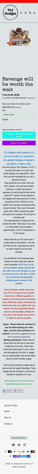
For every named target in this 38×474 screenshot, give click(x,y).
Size (3, 110)
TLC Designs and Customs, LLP (22, 463)
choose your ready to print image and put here (19, 135)
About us (7, 417)
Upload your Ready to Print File (12, 130)
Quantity (5, 119)
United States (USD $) (18, 438)
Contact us (8, 423)
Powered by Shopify (19, 467)
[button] (19, 98)
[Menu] (34, 12)
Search (7, 411)
